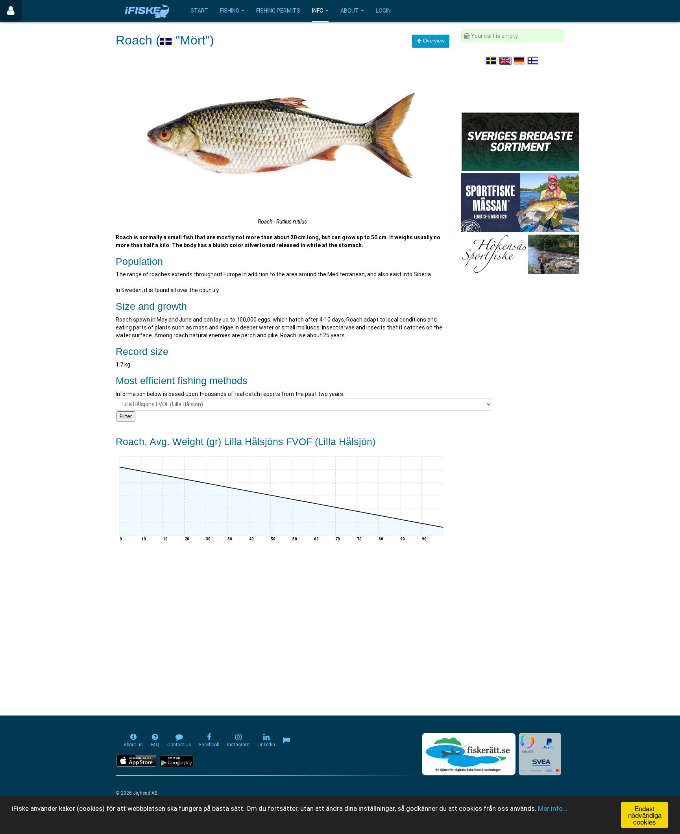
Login (383, 10)
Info (317, 10)
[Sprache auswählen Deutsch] (520, 60)
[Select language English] (506, 60)
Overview (432, 41)
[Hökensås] (520, 254)
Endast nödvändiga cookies (645, 815)
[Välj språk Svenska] (492, 60)
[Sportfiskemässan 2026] (520, 202)
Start (199, 10)
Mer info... (552, 808)
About (349, 10)
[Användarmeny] (11, 11)
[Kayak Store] (520, 141)
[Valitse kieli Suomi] (534, 60)
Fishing (229, 10)
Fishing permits (278, 10)
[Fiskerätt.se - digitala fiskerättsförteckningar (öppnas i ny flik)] (469, 754)
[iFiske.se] (147, 11)
